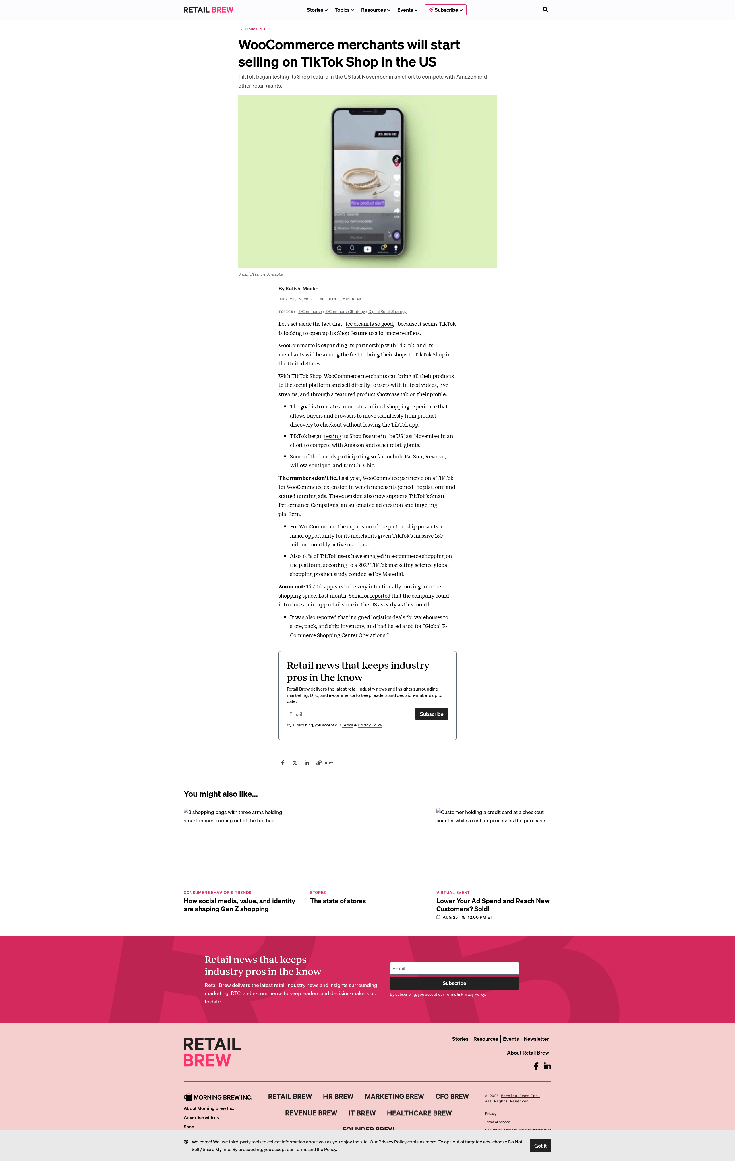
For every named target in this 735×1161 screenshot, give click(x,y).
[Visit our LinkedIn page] (547, 1066)
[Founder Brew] (368, 1129)
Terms (301, 1149)
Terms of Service (497, 1122)
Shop (189, 1126)
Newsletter (536, 1038)
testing (332, 435)
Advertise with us (201, 1117)
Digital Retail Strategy (387, 311)
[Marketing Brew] (394, 1096)
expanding (334, 345)
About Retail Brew (528, 1052)
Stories (315, 9)
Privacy (490, 1114)
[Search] (545, 10)
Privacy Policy (392, 1142)
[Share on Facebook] (282, 763)
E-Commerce (310, 311)
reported (380, 595)
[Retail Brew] (290, 1096)
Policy (330, 1149)
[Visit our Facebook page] (536, 1066)
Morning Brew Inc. (520, 1096)
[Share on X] (295, 763)
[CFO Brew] (452, 1096)
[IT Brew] (362, 1113)
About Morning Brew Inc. (209, 1108)
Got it (540, 1145)
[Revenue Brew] (311, 1113)
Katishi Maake (302, 288)
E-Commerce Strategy (345, 311)
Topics (342, 9)
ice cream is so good (369, 323)
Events (405, 9)
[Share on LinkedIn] (307, 763)
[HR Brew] (338, 1096)
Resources (373, 9)
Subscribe (432, 713)
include (394, 456)
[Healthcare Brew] (419, 1113)
